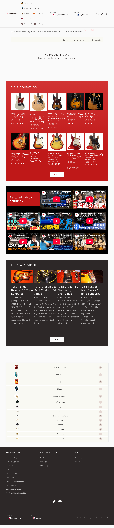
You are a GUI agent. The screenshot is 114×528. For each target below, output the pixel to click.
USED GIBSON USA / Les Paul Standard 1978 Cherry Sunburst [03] (20, 155)
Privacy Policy (11, 473)
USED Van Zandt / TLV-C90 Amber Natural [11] (94, 154)
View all (57, 175)
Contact (43, 458)
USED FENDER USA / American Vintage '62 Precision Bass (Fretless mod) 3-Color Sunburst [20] (57, 117)
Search (77, 462)
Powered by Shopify (102, 518)
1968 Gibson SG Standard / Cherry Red (68, 290)
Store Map (44, 466)
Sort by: (66, 40)
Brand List (79, 458)
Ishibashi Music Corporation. (87, 518)
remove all (70, 58)
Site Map (43, 462)
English (82, 15)
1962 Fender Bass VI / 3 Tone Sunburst (22, 290)
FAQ (7, 470)
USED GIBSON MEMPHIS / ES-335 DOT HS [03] (55, 155)
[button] (26, 3)
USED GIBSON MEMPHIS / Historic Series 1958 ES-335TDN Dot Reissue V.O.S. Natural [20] (37, 118)
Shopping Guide (12, 458)
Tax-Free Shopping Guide (16, 493)
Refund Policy (11, 477)
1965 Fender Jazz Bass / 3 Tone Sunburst (90, 290)
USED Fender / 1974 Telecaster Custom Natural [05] (92, 115)
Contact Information (13, 489)
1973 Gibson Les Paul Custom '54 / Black (45, 290)
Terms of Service (12, 462)
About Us (9, 466)
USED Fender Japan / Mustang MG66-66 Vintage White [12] (19, 115)
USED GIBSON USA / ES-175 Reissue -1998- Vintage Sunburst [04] (75, 115)
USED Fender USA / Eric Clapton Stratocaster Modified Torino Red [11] (75, 156)
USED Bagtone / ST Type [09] (37, 153)
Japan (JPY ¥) (61, 15)
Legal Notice (11, 485)
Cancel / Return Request (15, 481)
